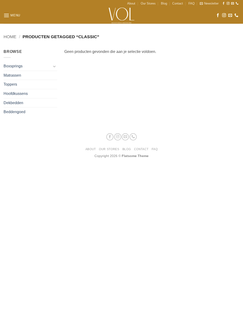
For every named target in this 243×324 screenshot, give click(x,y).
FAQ (191, 3)
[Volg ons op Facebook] (223, 3)
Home (10, 36)
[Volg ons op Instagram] (228, 3)
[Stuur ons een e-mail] (232, 3)
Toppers (10, 84)
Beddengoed (14, 112)
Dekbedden (13, 103)
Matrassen (12, 75)
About (131, 3)
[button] (209, 3)
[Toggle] (54, 66)
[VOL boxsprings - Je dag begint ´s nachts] (121, 15)
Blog (164, 3)
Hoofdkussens (16, 94)
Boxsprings (13, 66)
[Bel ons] (237, 3)
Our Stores (148, 3)
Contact (177, 3)
